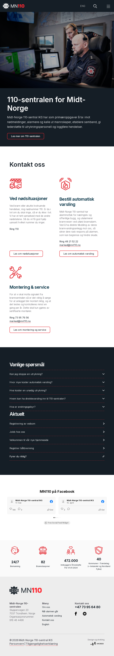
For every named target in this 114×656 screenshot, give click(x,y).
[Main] (15, 6)
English (45, 624)
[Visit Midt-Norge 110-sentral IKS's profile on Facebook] (12, 501)
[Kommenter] (67, 510)
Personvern (17, 643)
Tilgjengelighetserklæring (42, 643)
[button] (105, 6)
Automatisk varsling (52, 615)
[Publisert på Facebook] (51, 501)
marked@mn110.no (70, 245)
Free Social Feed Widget (58, 523)
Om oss (46, 607)
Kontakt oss (48, 620)
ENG (82, 5)
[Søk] (95, 6)
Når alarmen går (50, 611)
